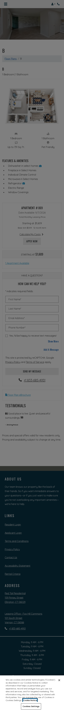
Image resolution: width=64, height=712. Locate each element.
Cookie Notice (30, 700)
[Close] (59, 680)
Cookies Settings (31, 706)
